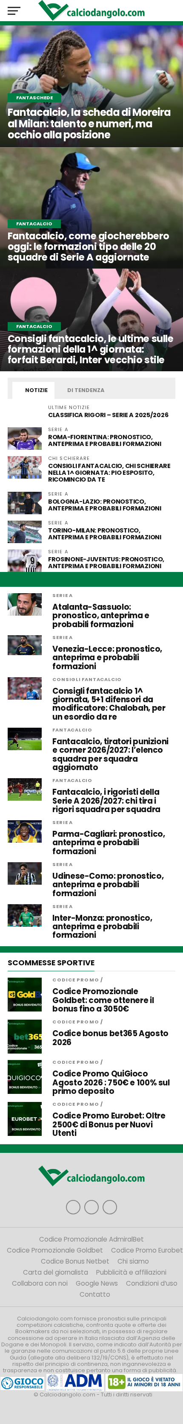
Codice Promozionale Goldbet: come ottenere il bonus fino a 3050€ (103, 1000)
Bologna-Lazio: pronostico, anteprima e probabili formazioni (104, 505)
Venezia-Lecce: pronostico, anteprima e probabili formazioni (107, 658)
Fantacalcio (72, 729)
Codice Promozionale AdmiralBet (91, 1239)
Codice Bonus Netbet (75, 1261)
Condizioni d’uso (151, 1283)
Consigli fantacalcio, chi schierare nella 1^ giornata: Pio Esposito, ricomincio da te (109, 473)
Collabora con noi (40, 1283)
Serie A (62, 595)
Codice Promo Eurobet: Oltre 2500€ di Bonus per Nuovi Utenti (108, 1125)
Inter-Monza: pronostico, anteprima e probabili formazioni (102, 927)
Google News (97, 1283)
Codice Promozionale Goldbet (55, 1250)
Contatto (95, 1294)
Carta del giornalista (55, 1272)
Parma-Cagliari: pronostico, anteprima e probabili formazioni (108, 843)
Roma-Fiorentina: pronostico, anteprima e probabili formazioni (104, 440)
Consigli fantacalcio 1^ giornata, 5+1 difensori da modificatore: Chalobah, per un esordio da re (108, 704)
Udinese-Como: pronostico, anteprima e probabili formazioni (107, 885)
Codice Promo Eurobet (147, 1250)
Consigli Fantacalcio (87, 679)
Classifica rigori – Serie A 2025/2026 (108, 415)
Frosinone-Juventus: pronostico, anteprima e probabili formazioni (106, 562)
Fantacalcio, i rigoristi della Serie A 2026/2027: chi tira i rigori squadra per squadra (106, 801)
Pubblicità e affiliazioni (131, 1272)
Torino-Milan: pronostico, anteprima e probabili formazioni (104, 533)
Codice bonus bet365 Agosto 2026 (110, 1037)
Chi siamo (133, 1261)
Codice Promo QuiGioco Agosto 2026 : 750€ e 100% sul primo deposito (110, 1083)
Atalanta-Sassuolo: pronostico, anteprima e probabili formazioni (100, 616)
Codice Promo (75, 979)
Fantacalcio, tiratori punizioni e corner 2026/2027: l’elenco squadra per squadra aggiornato (110, 754)
